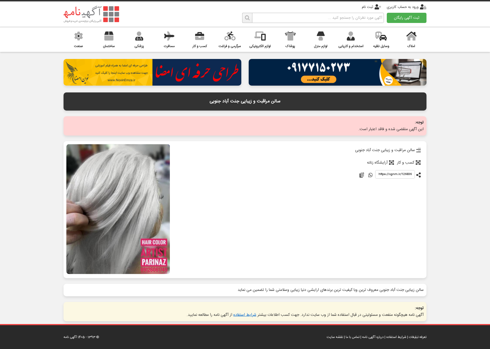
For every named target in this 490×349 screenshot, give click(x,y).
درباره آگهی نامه (373, 337)
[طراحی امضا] (152, 84)
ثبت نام (367, 7)
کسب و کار (405, 162)
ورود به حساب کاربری (403, 7)
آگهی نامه (70, 337)
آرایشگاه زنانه (377, 162)
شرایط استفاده (244, 315)
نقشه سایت (335, 337)
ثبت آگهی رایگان (406, 18)
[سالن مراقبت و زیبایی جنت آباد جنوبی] (118, 209)
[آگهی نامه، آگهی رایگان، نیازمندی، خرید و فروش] (91, 14)
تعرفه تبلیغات (417, 337)
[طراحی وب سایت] (337, 84)
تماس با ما (353, 337)
